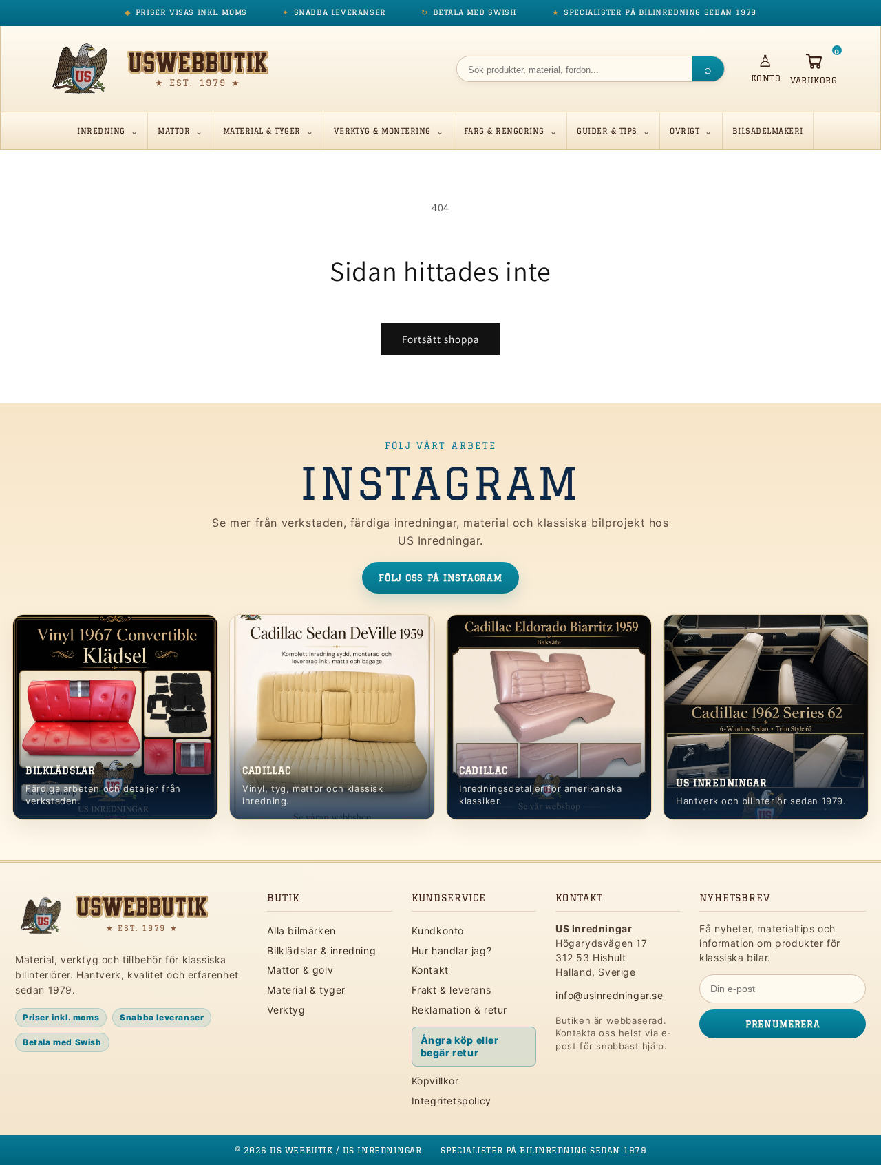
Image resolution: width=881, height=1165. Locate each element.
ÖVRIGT (684, 131)
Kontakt (430, 970)
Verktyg (286, 1010)
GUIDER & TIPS (607, 131)
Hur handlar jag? (452, 950)
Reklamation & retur (459, 1010)
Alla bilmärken (301, 930)
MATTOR (174, 131)
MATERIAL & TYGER (262, 131)
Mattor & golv (300, 970)
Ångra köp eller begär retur (460, 1046)
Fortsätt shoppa (441, 339)
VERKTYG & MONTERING (382, 131)
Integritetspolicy (451, 1100)
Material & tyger (306, 990)
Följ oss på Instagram (440, 577)
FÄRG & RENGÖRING (504, 131)
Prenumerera (782, 1024)
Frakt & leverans (451, 990)
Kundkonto (438, 930)
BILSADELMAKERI (767, 131)
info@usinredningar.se (609, 995)
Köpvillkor (435, 1081)
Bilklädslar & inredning (321, 950)
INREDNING (101, 131)
